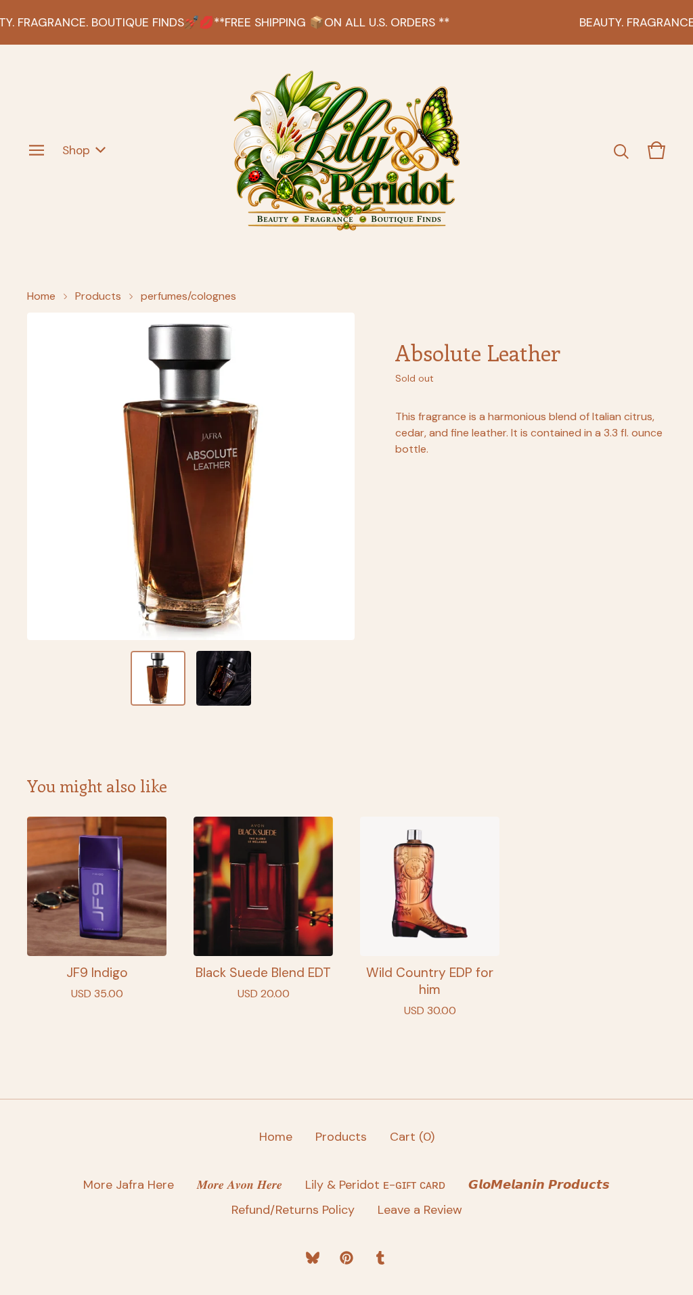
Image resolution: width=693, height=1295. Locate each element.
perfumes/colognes (188, 296)
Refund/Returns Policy (293, 1210)
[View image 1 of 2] (158, 678)
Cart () (412, 1137)
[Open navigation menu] (36, 150)
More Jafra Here (128, 1185)
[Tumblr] (380, 1258)
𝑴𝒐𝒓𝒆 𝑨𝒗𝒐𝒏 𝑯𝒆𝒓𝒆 (239, 1185)
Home (41, 296)
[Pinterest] (346, 1258)
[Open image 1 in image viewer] (191, 476)
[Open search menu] (621, 150)
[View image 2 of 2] (223, 678)
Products (98, 296)
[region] (346, 22)
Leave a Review (420, 1210)
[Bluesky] (313, 1258)
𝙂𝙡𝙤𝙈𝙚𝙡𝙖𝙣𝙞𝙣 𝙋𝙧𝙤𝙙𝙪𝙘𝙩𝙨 (539, 1185)
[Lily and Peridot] (346, 150)
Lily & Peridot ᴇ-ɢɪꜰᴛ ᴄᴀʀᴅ (375, 1185)
